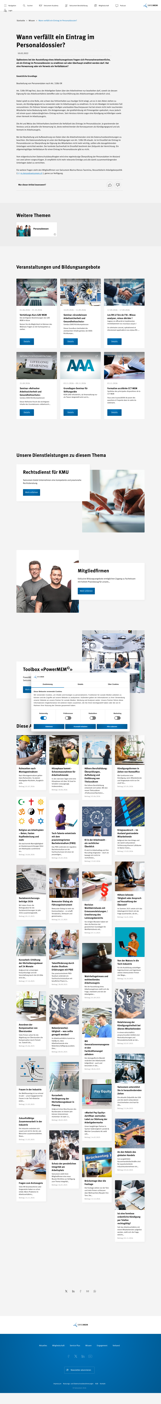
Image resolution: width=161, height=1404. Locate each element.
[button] (66, 1291)
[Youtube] (90, 1357)
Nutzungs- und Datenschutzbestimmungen (78, 1384)
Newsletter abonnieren (81, 1370)
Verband (116, 1346)
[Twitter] (76, 1357)
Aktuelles (43, 1346)
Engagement (102, 1346)
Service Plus (75, 1346)
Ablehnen (49, 726)
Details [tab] (80, 684)
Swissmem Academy (51, 6)
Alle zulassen (112, 726)
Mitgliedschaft (104, 6)
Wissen (32, 21)
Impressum (57, 1384)
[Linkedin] (83, 1357)
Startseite (21, 21)
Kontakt (102, 1384)
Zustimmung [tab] (48, 684)
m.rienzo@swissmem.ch (31, 173)
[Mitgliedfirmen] (47, 581)
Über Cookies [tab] (113, 684)
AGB (96, 1384)
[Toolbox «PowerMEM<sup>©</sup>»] (113, 661)
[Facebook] (68, 1357)
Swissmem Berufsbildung (78, 6)
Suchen (30, 6)
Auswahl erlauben (80, 726)
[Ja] (109, 185)
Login (10, 11)
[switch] (68, 718)
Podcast (123, 6)
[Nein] (117, 185)
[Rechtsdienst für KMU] (113, 501)
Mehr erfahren (31, 492)
